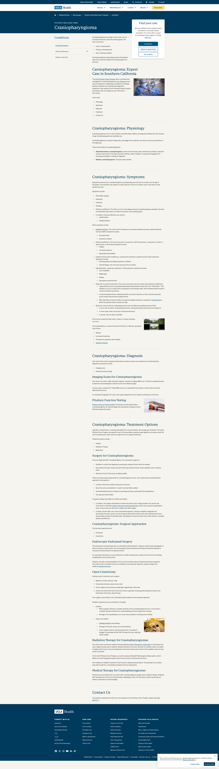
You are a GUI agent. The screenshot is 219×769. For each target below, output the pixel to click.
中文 (55, 733)
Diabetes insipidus (102, 229)
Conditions (115, 15)
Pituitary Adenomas (62, 51)
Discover (143, 7)
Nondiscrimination (110, 757)
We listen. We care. (145, 757)
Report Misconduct (123, 757)
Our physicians (121, 81)
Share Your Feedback (60, 726)
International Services (60, 730)
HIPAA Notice (88, 757)
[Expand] (87, 51)
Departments (142, 726)
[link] (55, 751)
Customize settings (195, 764)
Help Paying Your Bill (116, 736)
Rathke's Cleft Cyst (62, 57)
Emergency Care (87, 733)
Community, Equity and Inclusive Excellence (151, 736)
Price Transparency (116, 740)
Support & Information (117, 743)
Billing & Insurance (116, 733)
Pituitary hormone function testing (103, 405)
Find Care (100, 7)
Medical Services (64, 15)
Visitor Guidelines (115, 726)
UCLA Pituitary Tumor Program (105, 79)
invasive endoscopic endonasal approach (125, 506)
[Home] (55, 15)
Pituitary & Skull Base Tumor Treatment (97, 15)
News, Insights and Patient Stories (148, 730)
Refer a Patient (102, 2)
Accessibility (134, 757)
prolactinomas (156, 300)
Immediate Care (87, 730)
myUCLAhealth (115, 2)
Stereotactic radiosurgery (142, 644)
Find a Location (86, 726)
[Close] (215, 756)
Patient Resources (115, 7)
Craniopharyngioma (62, 45)
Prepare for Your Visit (116, 723)
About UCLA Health (144, 723)
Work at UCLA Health (144, 746)
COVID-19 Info (114, 746)
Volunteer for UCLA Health (146, 750)
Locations (131, 7)
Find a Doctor (158, 7)
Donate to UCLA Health (145, 743)
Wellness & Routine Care (117, 750)
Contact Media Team (144, 740)
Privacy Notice (98, 757)
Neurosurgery (77, 15)
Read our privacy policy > (189, 759)
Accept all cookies (209, 764)
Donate (126, 2)
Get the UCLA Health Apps (62, 743)
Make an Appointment (88, 736)
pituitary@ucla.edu (104, 566)
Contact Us (138, 2)
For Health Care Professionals (147, 733)
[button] (86, 2)
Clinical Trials (86, 743)
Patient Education (115, 730)
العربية (56, 736)
